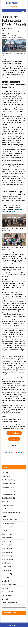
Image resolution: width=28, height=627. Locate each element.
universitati (5, 599)
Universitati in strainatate (8, 603)
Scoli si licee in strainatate (8, 520)
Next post (13, 445)
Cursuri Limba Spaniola (7, 498)
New (3, 516)
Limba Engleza (5, 566)
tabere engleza (6, 37)
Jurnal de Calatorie (6, 505)
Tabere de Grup (5, 541)
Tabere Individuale (6, 559)
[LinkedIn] (12, 452)
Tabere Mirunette (6, 592)
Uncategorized (5, 595)
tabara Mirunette (6, 31)
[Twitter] (19, 452)
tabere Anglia (16, 31)
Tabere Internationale (7, 534)
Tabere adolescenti (6, 538)
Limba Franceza (5, 570)
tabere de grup (6, 33)
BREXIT (3, 473)
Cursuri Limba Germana (7, 494)
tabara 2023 (11, 28)
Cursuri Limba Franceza (7, 491)
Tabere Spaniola (6, 556)
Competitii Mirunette (7, 480)
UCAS (3, 530)
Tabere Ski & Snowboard (8, 584)
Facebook (12, 211)
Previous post (15, 444)
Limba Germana (5, 574)
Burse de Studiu (6, 476)
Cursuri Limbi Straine (7, 483)
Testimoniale (5, 588)
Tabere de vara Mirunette (9, 35)
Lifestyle (4, 509)
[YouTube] (15, 452)
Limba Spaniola (5, 581)
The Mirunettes (16, 58)
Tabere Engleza (5, 545)
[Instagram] (9, 452)
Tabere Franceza (6, 548)
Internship (4, 502)
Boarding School (6, 527)
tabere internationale (17, 37)
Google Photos (14, 433)
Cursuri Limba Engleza (7, 487)
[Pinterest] (22, 452)
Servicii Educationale (7, 523)
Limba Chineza (5, 563)
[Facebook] (6, 452)
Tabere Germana (6, 552)
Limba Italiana (5, 577)
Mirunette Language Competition (10, 512)
